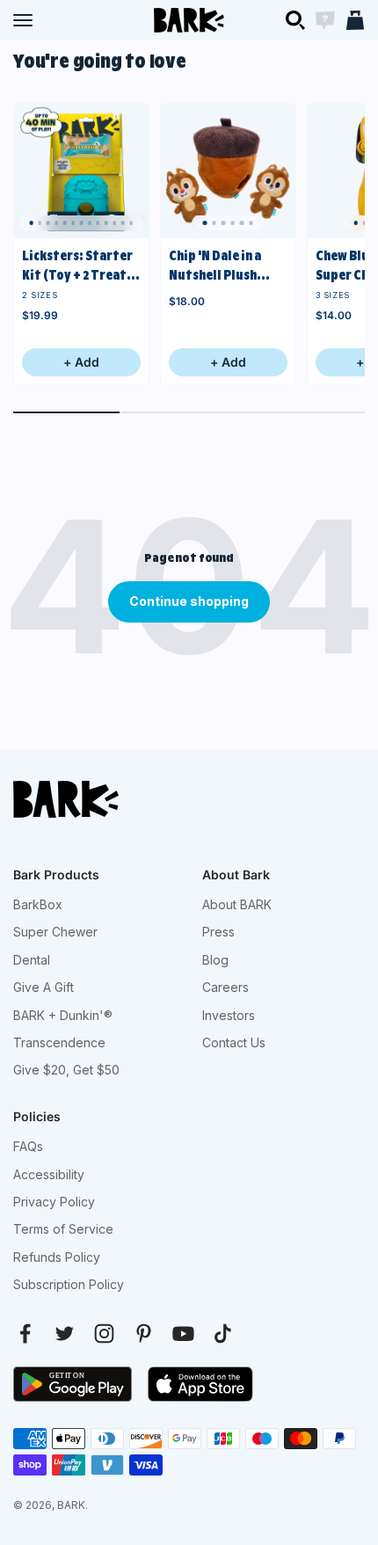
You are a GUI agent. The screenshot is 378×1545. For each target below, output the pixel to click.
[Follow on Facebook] (25, 1333)
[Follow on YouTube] (183, 1333)
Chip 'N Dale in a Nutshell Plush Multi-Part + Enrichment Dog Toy (217, 267)
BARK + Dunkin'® (63, 1015)
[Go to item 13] (130, 223)
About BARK (237, 904)
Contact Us (233, 1042)
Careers (225, 987)
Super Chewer (55, 931)
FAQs (28, 1146)
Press (218, 931)
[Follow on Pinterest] (144, 1333)
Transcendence (59, 1042)
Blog (215, 959)
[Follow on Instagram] (104, 1333)
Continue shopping (189, 601)
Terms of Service (63, 1228)
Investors (228, 1015)
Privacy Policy (54, 1201)
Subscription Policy (68, 1284)
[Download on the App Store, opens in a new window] (200, 1384)
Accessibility (48, 1174)
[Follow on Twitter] (64, 1333)
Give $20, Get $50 (66, 1069)
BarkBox (37, 904)
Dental (31, 959)
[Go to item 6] (251, 223)
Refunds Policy (56, 1257)
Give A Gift (43, 987)
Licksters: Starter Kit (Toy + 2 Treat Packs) (77, 267)
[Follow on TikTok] (223, 1333)
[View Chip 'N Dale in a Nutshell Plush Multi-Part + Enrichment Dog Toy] (228, 171)
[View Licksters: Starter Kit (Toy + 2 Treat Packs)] (81, 171)
